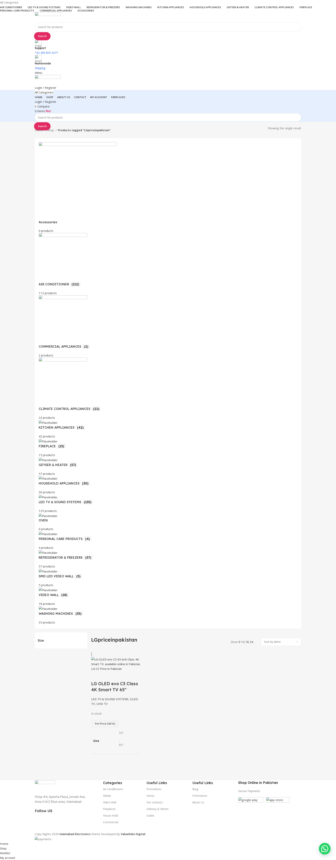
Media (107, 796)
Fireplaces (109, 809)
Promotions (199, 796)
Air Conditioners (113, 789)
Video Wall (109, 802)
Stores (150, 796)
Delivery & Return (157, 809)
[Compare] (96, 676)
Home (39, 130)
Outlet (150, 815)
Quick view (106, 676)
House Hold (110, 815)
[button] (325, 849)
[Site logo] (48, 17)
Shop (51, 130)
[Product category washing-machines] (168, 383)
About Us (198, 802)
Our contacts (154, 802)
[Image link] (45, 785)
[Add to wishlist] (117, 676)
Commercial (110, 822)
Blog (195, 789)
